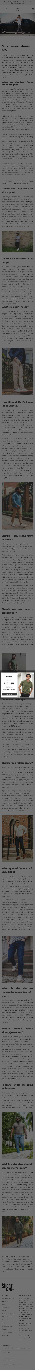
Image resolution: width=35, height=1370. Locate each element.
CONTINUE (9, 694)
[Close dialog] (33, 673)
